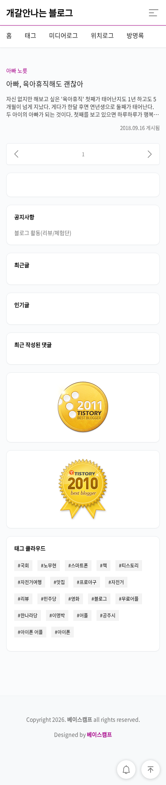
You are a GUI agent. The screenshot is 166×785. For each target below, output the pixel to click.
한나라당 (28, 615)
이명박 (58, 615)
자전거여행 (31, 582)
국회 (24, 565)
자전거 (117, 582)
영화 (75, 598)
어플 (84, 615)
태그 (30, 35)
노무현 (50, 565)
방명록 (135, 35)
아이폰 (64, 632)
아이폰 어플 (31, 632)
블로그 (100, 598)
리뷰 (24, 598)
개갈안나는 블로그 (39, 12)
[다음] (149, 154)
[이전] (16, 154)
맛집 (60, 582)
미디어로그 (63, 35)
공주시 (109, 615)
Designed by (83, 734)
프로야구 (88, 582)
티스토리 (130, 565)
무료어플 (130, 598)
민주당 (50, 598)
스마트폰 (79, 565)
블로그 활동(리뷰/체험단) (42, 233)
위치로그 (102, 35)
